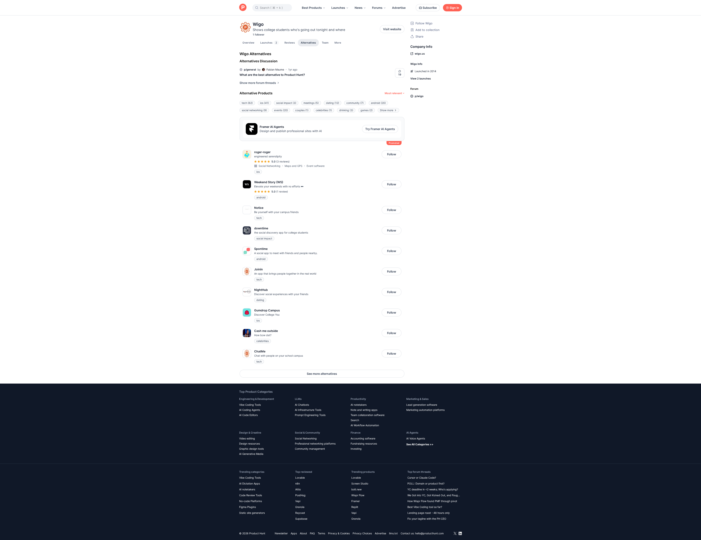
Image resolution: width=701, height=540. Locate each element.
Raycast (300, 512)
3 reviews (283, 161)
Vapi (297, 501)
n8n (297, 483)
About (303, 533)
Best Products (312, 8)
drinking (346, 110)
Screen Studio (359, 483)
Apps (294, 533)
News (359, 8)
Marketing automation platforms (425, 409)
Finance (355, 432)
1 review (282, 191)
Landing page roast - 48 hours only (428, 512)
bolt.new (356, 489)
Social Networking (269, 165)
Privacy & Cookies (339, 533)
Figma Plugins (247, 506)
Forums (377, 8)
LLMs (298, 398)
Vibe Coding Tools (250, 404)
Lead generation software (421, 404)
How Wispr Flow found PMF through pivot (432, 501)
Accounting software (363, 438)
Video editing (247, 438)
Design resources (249, 443)
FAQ (312, 533)
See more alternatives (322, 374)
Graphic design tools (251, 448)
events (281, 110)
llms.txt (393, 533)
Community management (310, 448)
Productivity (358, 398)
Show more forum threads (258, 83)
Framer (355, 501)
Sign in (454, 8)
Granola (299, 506)
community (355, 102)
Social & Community (307, 432)
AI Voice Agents (415, 438)
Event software (316, 165)
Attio (298, 489)
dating (332, 102)
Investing (356, 448)
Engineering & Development (256, 398)
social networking (254, 110)
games (366, 110)
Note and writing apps (364, 409)
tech (247, 102)
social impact (286, 102)
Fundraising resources (364, 443)
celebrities (324, 110)
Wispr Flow (357, 495)
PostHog (300, 495)
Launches (338, 8)
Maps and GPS (293, 165)
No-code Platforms (250, 501)
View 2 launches (420, 78)
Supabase (301, 518)
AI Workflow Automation (365, 425)
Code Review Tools (250, 495)
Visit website (392, 29)
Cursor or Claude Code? (421, 477)
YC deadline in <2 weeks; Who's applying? (432, 489)
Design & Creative (250, 432)
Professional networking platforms (315, 443)
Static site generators (252, 512)
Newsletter (281, 533)
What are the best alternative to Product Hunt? (272, 75)
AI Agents (412, 432)
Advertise (399, 8)
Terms (321, 533)
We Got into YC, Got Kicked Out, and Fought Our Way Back (433, 496)
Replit (354, 506)
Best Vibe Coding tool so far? (424, 506)
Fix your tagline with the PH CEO (426, 518)
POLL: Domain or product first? (425, 483)
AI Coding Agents (249, 409)
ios (264, 102)
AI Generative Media (251, 453)
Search (355, 420)
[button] (338, 42)
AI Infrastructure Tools (308, 409)
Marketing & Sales (417, 398)
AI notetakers (359, 404)
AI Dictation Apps (249, 483)
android (378, 102)
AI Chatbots (302, 404)
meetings (311, 102)
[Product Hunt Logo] (242, 8)
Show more (386, 110)
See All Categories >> (419, 444)
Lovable (300, 477)
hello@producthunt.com (429, 533)
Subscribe (430, 8)
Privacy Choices (362, 533)
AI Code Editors (248, 415)
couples (301, 110)
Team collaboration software (367, 415)
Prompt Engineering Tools (310, 415)
